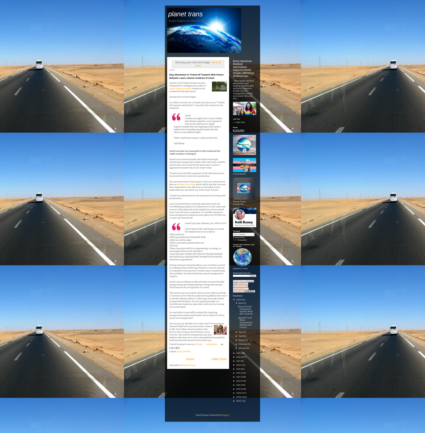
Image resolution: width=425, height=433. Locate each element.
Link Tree (240, 122)
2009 (239, 393)
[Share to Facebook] (177, 348)
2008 (239, 397)
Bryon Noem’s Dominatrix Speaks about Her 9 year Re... (246, 310)
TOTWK (186, 351)
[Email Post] (221, 344)
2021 (238, 369)
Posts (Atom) (189, 365)
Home (190, 359)
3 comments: (211, 344)
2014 (238, 373)
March (242, 340)
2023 (238, 361)
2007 (238, 401)
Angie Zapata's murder (180, 88)
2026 (238, 299)
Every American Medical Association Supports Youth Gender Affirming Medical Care (243, 68)
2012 (238, 381)
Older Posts (219, 359)
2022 (238, 365)
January (242, 348)
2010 (238, 389)
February (243, 344)
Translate (242, 240)
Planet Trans (238, 281)
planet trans (185, 14)
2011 (238, 385)
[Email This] (170, 348)
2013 (238, 377)
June (241, 303)
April (241, 336)
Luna (179, 351)
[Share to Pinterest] (179, 348)
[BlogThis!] (172, 348)
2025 (238, 353)
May (241, 332)
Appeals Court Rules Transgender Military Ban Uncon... (245, 322)
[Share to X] (174, 348)
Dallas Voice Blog (186, 184)
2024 (238, 357)
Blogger (225, 415)
